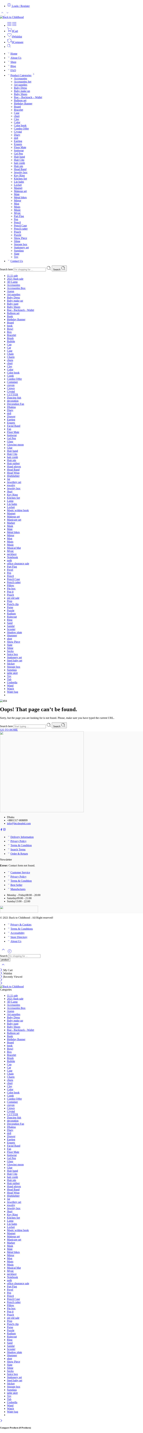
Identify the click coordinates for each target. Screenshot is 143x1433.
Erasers (18, 144)
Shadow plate (14, 632)
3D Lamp (12, 281)
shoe (9, 638)
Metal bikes (20, 197)
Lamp (10, 500)
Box (9, 331)
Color (17, 122)
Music (17, 209)
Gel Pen (18, 153)
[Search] (9, 46)
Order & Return (19, 853)
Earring (18, 141)
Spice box (12, 654)
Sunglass (19, 250)
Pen (16, 219)
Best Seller (16, 884)
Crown (11, 388)
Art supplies (20, 84)
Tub (9, 679)
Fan (9, 428)
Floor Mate (20, 147)
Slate (16, 253)
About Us (15, 57)
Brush (10, 338)
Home (13, 53)
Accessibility (17, 932)
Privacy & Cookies (20, 924)
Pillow (10, 585)
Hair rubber (13, 463)
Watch (10, 688)
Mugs (17, 206)
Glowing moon (15, 444)
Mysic (17, 213)
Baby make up (22, 91)
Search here (7, 269)
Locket (18, 184)
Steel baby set (14, 660)
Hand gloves (14, 466)
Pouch (17, 231)
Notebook (12, 557)
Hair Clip (19, 159)
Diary (17, 134)
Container (12, 382)
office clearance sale (18, 563)
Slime (17, 241)
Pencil (17, 222)
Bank (10, 316)
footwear (19, 150)
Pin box (11, 588)
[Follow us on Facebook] (1, 830)
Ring (9, 619)
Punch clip (13, 604)
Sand (10, 622)
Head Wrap (13, 472)
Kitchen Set (20, 178)
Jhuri (9, 491)
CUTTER (12, 394)
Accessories (20, 78)
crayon (10, 385)
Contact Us (16, 261)
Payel (10, 569)
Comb (10, 375)
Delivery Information (22, 836)
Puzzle (17, 234)
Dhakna (11, 407)
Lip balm (19, 181)
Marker (11, 522)
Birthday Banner (23, 103)
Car (9, 347)
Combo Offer (21, 128)
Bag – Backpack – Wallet (28, 97)
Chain (10, 353)
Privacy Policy (18, 841)
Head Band (20, 169)
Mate (17, 194)
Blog (13, 66)
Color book (20, 125)
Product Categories (20, 75)
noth (9, 560)
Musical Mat (14, 547)
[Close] (1, 970)
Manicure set (14, 519)
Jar (8, 479)
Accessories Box (16, 288)
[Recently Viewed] (9, 952)
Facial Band (13, 425)
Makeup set (20, 191)
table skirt (12, 673)
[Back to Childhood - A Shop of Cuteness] (12, 17)
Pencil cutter (21, 228)
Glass (10, 441)
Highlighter (13, 475)
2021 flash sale (15, 278)
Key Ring (19, 175)
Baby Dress (20, 87)
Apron (10, 291)
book (10, 325)
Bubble (11, 341)
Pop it (10, 591)
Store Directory (18, 937)
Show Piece (20, 238)
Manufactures (17, 889)
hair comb (19, 163)
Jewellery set (14, 482)
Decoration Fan (15, 403)
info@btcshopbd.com (19, 823)
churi (17, 116)
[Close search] (3, 966)
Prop (9, 601)
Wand (10, 685)
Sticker (11, 663)
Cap (9, 344)
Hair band (19, 156)
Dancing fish (14, 397)
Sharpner (12, 635)
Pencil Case (20, 225)
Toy (16, 256)
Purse (10, 607)
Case (16, 112)
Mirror (17, 200)
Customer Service (20, 872)
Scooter (11, 629)
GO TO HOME (9, 729)
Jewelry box (20, 172)
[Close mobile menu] (1, 983)
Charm (10, 357)
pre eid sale (13, 597)
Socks (10, 651)
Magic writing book (18, 510)
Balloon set (20, 100)
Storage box (20, 244)
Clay (16, 119)
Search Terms (17, 849)
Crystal (18, 131)
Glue (9, 447)
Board (17, 106)
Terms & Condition (21, 845)
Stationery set (21, 247)
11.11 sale (12, 275)
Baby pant (12, 303)
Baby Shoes (20, 94)
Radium (11, 613)
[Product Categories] (9, 25)
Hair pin (18, 166)
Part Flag (19, 216)
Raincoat (12, 616)
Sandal (10, 626)
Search (57, 269)
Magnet (18, 188)
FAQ (13, 70)
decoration (12, 400)
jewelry (11, 485)
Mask (10, 525)
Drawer (11, 416)
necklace (12, 554)
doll (16, 137)
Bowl (10, 328)
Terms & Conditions (21, 928)
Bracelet (18, 109)
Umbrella (12, 682)
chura (10, 360)
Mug (16, 203)
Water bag (12, 691)
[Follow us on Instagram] (4, 830)
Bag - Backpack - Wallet (20, 310)
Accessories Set (22, 81)
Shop (13, 61)
